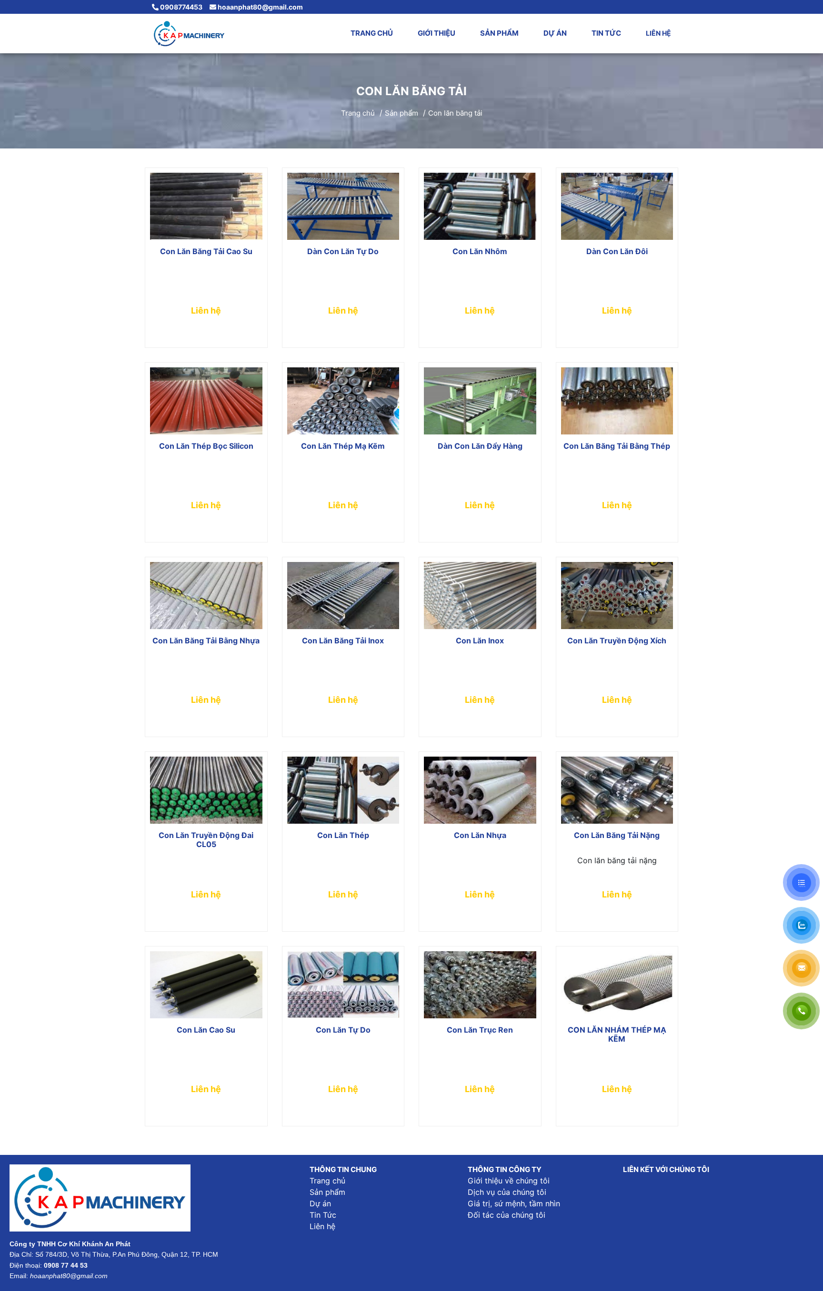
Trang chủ (372, 33)
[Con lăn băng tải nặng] (617, 790)
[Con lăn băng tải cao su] (206, 206)
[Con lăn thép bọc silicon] (206, 400)
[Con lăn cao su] (206, 984)
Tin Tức (606, 33)
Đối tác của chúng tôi (506, 1215)
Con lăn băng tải (455, 113)
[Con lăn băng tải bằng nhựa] (206, 595)
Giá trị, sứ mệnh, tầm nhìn (514, 1203)
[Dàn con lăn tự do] (343, 206)
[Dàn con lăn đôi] (617, 206)
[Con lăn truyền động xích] (617, 595)
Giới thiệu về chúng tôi (509, 1180)
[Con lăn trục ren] (480, 984)
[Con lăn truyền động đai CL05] (206, 790)
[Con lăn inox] (480, 595)
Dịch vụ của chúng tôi (507, 1192)
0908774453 (180, 7)
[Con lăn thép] (343, 790)
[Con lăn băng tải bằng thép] (617, 400)
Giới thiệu (436, 33)
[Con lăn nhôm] (480, 206)
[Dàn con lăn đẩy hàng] (480, 400)
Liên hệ (658, 33)
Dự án (555, 33)
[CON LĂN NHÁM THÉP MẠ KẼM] (617, 984)
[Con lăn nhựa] (480, 790)
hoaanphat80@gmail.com (259, 7)
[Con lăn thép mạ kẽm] (343, 400)
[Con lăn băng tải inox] (343, 595)
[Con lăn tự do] (343, 984)
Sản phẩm (499, 33)
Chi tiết (206, 338)
